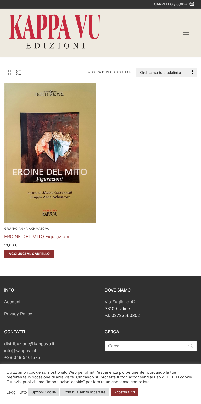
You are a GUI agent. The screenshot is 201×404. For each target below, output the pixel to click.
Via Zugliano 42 (120, 301)
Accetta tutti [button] (124, 392)
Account (12, 301)
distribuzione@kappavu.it (29, 343)
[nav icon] (186, 32)
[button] (29, 254)
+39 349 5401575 (22, 357)
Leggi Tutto (17, 392)
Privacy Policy (18, 313)
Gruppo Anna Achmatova (26, 228)
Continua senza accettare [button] (84, 392)
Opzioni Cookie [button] (43, 392)
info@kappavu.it (20, 350)
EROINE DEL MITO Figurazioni (36, 236)
